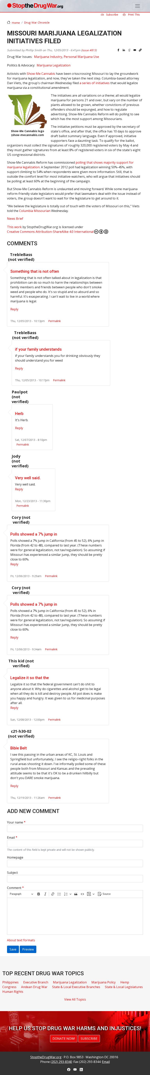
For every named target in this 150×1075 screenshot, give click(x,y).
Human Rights (12, 991)
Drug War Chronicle (37, 22)
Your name (15, 822)
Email (11, 837)
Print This (133, 14)
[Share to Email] (135, 50)
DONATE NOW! (64, 1038)
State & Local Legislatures (124, 987)
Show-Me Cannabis (41, 73)
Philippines (10, 982)
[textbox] (75, 916)
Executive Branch (35, 982)
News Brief (15, 218)
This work (14, 227)
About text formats (21, 940)
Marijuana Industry (48, 57)
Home (16, 23)
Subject (12, 872)
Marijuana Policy (103, 982)
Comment (14, 888)
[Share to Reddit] (129, 50)
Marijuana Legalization (54, 65)
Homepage (15, 857)
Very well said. (28, 478)
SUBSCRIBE (89, 1038)
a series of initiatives (94, 83)
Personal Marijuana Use (81, 57)
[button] (140, 50)
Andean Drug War (34, 987)
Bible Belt (18, 748)
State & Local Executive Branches (76, 987)
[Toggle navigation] (137, 6)
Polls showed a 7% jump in (33, 534)
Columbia (34, 211)
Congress (9, 987)
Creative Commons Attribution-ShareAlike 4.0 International (50, 231)
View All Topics (75, 999)
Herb (19, 413)
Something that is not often (34, 271)
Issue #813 (89, 50)
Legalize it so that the (29, 677)
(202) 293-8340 (61, 1062)
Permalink (54, 321)
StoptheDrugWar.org (46, 1057)
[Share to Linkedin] (124, 50)
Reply (14, 309)
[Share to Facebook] (118, 50)
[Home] (35, 6)
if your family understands (38, 349)
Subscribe (111, 14)
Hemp (124, 982)
